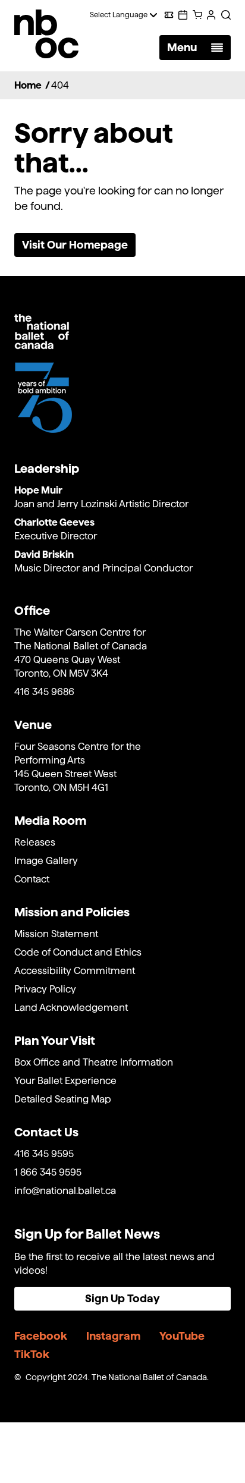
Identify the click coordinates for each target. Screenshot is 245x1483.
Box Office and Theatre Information (93, 1062)
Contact (31, 879)
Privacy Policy (45, 989)
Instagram (113, 1335)
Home (28, 85)
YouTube (182, 1335)
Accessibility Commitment (74, 971)
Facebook (40, 1335)
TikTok (31, 1354)
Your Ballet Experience (65, 1081)
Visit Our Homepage (75, 244)
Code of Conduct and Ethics (78, 952)
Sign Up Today (122, 1298)
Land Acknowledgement (71, 1008)
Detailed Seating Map (62, 1099)
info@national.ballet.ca (65, 1191)
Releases (34, 842)
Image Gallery (46, 861)
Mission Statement (56, 934)
